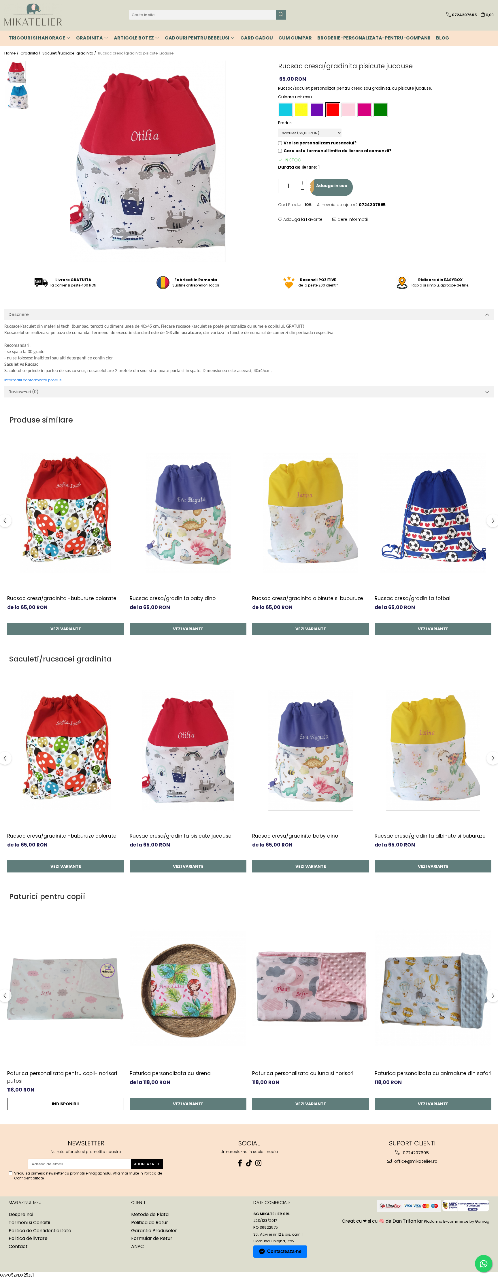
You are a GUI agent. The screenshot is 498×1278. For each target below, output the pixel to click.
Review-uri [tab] (24, 392)
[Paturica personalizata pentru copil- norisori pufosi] (65, 988)
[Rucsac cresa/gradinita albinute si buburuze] (310, 513)
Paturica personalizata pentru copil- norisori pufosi (62, 1077)
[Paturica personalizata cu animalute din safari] (433, 988)
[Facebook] (239, 1163)
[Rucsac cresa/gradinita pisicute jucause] (148, 161)
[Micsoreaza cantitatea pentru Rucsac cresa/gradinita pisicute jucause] (302, 189)
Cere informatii (352, 219)
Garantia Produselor (154, 1231)
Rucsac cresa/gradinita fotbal (412, 598)
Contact (18, 1246)
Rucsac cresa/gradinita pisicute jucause (180, 835)
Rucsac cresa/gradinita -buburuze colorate (61, 598)
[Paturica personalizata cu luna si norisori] (310, 988)
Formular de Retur (151, 1238)
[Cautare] (281, 15)
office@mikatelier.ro (415, 1161)
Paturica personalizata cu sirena (170, 1073)
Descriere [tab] (19, 314)
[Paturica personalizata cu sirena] (188, 988)
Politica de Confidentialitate (40, 1231)
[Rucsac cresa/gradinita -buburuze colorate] (65, 513)
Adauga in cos (331, 186)
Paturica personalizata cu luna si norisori (302, 1073)
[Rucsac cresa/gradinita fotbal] (433, 513)
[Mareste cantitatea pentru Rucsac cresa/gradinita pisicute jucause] (302, 182)
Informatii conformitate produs (33, 380)
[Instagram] (258, 1163)
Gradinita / (30, 53)
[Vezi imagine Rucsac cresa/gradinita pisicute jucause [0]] (17, 73)
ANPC (137, 1246)
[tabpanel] (148, 161)
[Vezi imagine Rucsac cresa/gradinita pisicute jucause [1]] (17, 97)
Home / (11, 53)
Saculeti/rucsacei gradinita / (69, 53)
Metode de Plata (150, 1214)
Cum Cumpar (295, 38)
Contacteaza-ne (284, 1251)
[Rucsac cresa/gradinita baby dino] (188, 513)
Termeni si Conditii (29, 1222)
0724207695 (415, 1153)
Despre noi (21, 1214)
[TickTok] (249, 1163)
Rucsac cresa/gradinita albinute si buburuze (307, 598)
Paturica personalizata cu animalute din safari (433, 1073)
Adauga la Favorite (302, 219)
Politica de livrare (28, 1238)
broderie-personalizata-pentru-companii (374, 38)
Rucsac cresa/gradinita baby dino (173, 598)
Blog (442, 38)
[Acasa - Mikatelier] (33, 14)
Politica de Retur (149, 1222)
